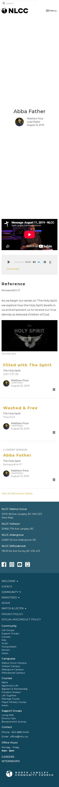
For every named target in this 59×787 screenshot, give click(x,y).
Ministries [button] (9, 597)
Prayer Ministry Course (14, 702)
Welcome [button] (8, 581)
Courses (6, 636)
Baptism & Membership (15, 689)
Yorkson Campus (11, 666)
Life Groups (8, 630)
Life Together (9, 695)
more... (5, 653)
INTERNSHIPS (11, 761)
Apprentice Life (10, 685)
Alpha (5, 682)
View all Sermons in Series (17, 493)
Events (7, 586)
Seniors (6, 650)
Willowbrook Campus (13, 672)
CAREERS (8, 756)
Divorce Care (9, 718)
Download (13, 268)
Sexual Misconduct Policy (21, 619)
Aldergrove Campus (12, 669)
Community (9, 625)
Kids (4, 640)
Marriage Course (11, 698)
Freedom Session (11, 692)
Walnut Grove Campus (14, 663)
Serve (6, 603)
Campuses (8, 658)
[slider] (18, 262)
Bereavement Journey (14, 721)
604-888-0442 (20, 732)
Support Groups (10, 633)
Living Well (8, 715)
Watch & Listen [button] (13, 608)
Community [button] (10, 592)
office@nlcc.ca (19, 736)
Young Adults (9, 646)
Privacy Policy (12, 614)
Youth (5, 643)
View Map (7, 517)
